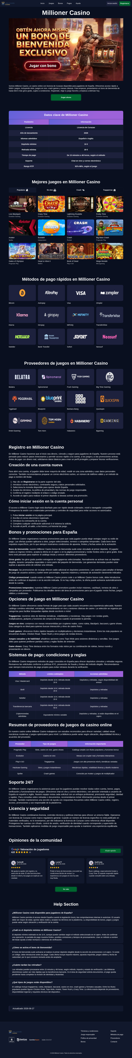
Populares (21, 190)
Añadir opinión (110, 851)
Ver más (66, 889)
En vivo (50, 190)
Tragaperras (108, 190)
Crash (79, 190)
